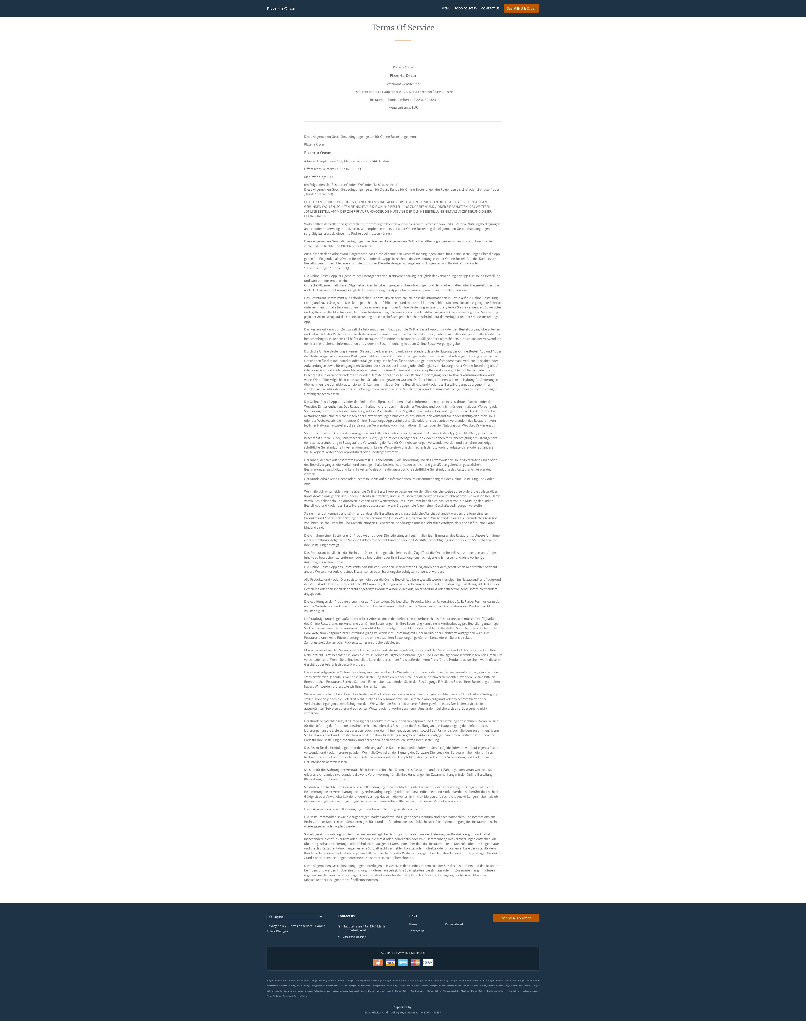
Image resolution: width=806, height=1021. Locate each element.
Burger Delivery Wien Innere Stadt (329, 985)
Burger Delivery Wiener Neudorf (377, 990)
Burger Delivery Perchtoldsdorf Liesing (449, 985)
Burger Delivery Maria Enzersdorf (328, 980)
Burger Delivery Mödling (385, 985)
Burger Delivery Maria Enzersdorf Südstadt (288, 980)
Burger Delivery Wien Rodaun (399, 980)
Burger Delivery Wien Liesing (294, 985)
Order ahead (454, 924)
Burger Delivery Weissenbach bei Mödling (448, 990)
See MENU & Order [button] (521, 8)
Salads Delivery (531, 990)
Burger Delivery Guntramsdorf (410, 990)
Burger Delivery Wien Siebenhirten (467, 980)
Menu (446, 8)
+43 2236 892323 (354, 937)
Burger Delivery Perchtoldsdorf (487, 985)
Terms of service (300, 926)
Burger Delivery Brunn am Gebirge (365, 980)
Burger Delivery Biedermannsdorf (487, 990)
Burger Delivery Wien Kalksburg (432, 980)
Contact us (490, 8)
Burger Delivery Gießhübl (517, 985)
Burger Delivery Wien (359, 985)
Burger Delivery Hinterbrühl (414, 985)
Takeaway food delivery (295, 996)
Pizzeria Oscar (281, 8)
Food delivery (466, 8)
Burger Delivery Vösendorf (346, 990)
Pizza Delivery (514, 990)
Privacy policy (276, 926)
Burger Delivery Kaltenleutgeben (314, 990)
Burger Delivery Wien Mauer (502, 980)
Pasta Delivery (274, 996)
